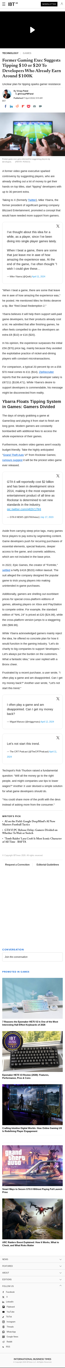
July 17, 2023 (46, 517)
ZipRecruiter (46, 372)
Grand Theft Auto (13, 454)
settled (6, 570)
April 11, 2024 (38, 276)
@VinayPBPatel (26, 93)
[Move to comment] (40, 106)
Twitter (32, 200)
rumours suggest (12, 460)
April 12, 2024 (47, 721)
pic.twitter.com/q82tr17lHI (24, 509)
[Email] (34, 106)
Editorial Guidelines (48, 864)
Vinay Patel (22, 90)
